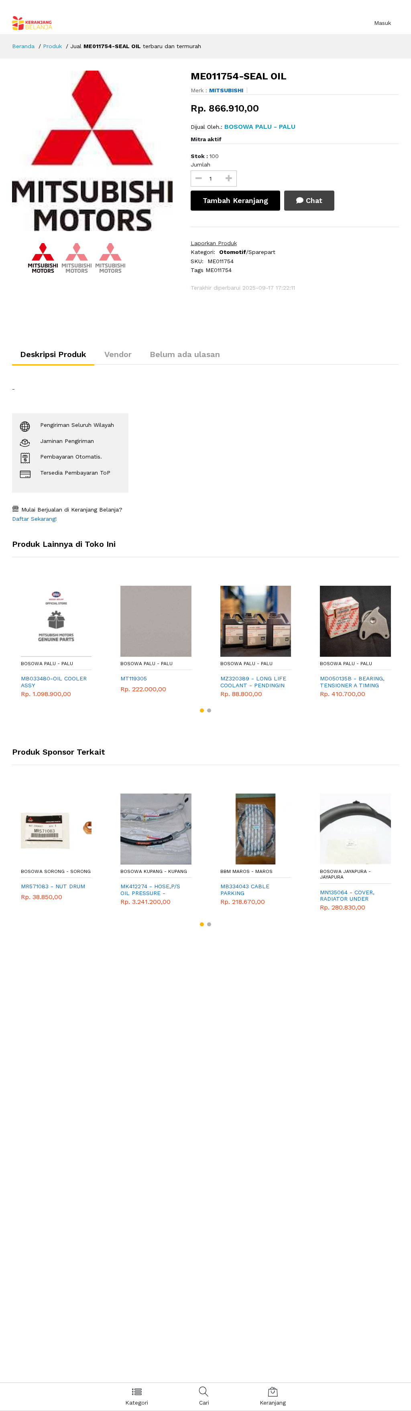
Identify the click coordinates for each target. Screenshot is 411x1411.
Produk (52, 46)
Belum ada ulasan (185, 354)
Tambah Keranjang (235, 200)
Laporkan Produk (214, 243)
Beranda (23, 46)
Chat (312, 200)
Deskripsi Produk (53, 354)
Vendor (118, 354)
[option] (95, 151)
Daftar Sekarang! (34, 519)
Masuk (382, 23)
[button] (202, 711)
